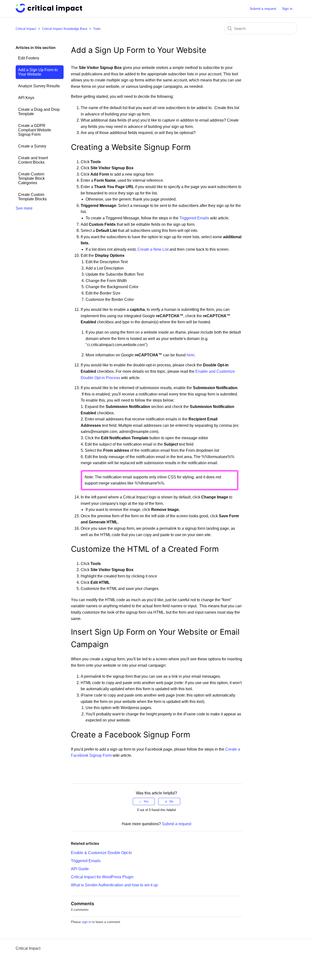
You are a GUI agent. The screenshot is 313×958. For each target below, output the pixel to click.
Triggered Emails (194, 218)
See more (24, 208)
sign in (86, 922)
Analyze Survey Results (39, 86)
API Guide (80, 869)
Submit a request (263, 9)
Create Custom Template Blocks (32, 196)
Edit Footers (28, 58)
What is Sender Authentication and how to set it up (114, 885)
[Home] (49, 11)
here (190, 355)
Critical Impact (26, 29)
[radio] (144, 801)
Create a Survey (32, 146)
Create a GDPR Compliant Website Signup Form (34, 130)
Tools (97, 29)
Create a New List (152, 249)
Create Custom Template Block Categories (31, 178)
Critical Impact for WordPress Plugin (102, 877)
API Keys (26, 98)
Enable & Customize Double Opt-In (101, 853)
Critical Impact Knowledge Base (64, 29)
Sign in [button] (287, 9)
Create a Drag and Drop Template (39, 111)
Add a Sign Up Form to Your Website (38, 72)
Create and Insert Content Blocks (33, 160)
